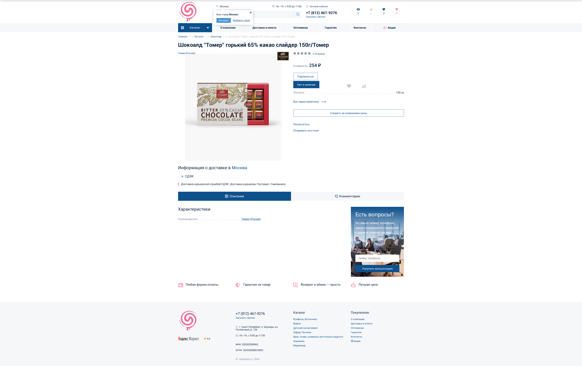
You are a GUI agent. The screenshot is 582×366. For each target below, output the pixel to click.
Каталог (195, 27)
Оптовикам (300, 27)
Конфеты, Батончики (305, 319)
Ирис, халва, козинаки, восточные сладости (318, 336)
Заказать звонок (315, 16)
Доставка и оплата (264, 27)
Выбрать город (241, 20)
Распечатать (301, 124)
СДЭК (189, 176)
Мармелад (299, 345)
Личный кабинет (318, 6)
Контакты (360, 27)
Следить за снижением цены (348, 113)
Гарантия (331, 27)
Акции (392, 27)
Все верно (224, 20)
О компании (228, 27)
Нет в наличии (306, 84)
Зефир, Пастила (302, 332)
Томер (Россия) (186, 53)
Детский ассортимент (305, 328)
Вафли (297, 323)
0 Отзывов (319, 53)
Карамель (299, 341)
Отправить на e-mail (306, 130)
